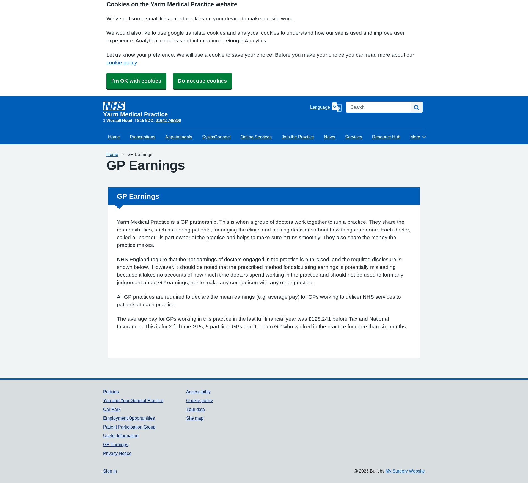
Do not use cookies (202, 80)
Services (353, 137)
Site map (195, 418)
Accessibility (198, 391)
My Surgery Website (405, 471)
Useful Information (121, 435)
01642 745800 (168, 120)
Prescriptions (142, 137)
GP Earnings (115, 444)
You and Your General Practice (133, 400)
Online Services (256, 137)
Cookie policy (199, 400)
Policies (111, 391)
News (329, 137)
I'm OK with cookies (136, 80)
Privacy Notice (117, 453)
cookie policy (121, 62)
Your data (195, 409)
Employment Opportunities (129, 418)
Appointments (178, 137)
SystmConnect (216, 137)
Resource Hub (386, 137)
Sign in (110, 471)
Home (114, 137)
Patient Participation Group (129, 427)
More (418, 137)
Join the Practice (298, 137)
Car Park (111, 409)
